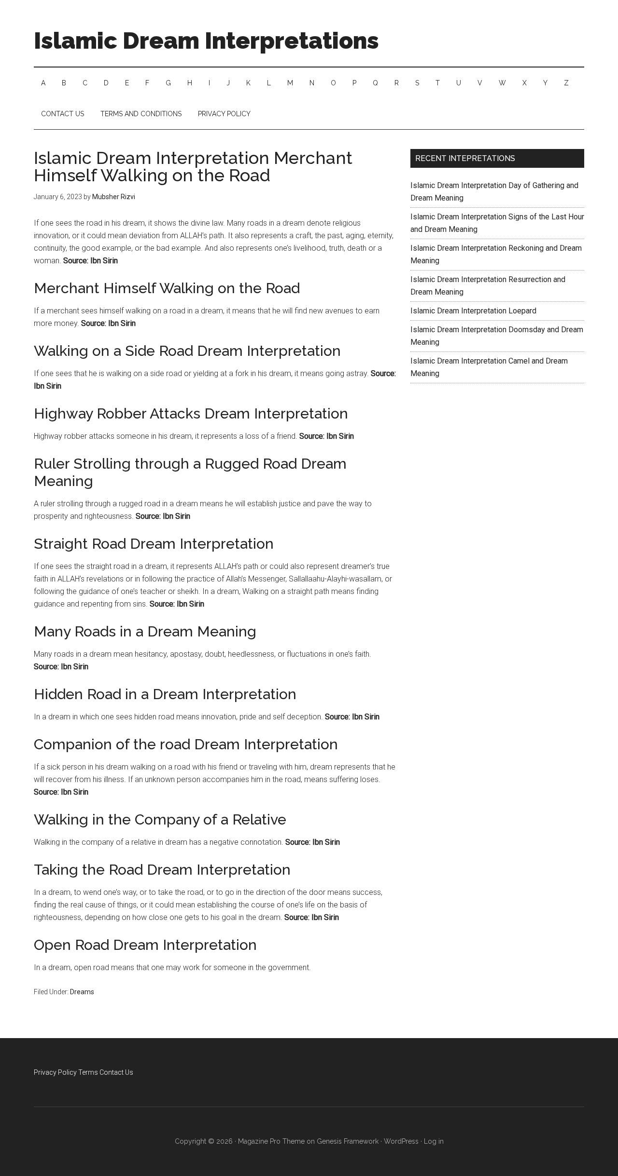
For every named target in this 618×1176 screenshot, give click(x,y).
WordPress (401, 1141)
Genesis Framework (348, 1141)
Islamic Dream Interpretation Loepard (473, 310)
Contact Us (116, 1072)
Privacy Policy (55, 1072)
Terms (88, 1072)
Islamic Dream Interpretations (206, 40)
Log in (434, 1141)
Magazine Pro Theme (271, 1141)
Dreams (82, 992)
